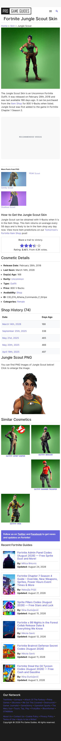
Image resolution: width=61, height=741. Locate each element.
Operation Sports (42, 705)
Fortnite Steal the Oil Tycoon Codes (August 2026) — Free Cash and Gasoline (35, 669)
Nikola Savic (28, 633)
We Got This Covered (32, 702)
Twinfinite (7, 699)
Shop (19, 292)
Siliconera (15, 702)
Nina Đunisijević (30, 610)
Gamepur (18, 699)
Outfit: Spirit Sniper (15, 456)
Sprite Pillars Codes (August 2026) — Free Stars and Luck (35, 604)
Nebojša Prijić (29, 589)
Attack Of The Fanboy (34, 699)
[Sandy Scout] (13, 179)
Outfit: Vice (15, 524)
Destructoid (49, 702)
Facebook (36, 534)
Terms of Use (9, 719)
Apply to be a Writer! (26, 719)
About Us (7, 716)
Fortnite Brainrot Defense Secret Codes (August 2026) (37, 647)
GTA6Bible (8, 711)
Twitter (22, 534)
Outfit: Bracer (45, 455)
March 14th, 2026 (11, 324)
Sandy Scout (7, 187)
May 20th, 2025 (10, 344)
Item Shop (16, 103)
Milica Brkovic (29, 563)
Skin (12, 25)
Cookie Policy (32, 716)
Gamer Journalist (11, 705)
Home (4, 25)
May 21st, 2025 (10, 338)
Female (21, 301)
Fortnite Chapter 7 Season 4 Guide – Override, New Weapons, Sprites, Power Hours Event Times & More (37, 580)
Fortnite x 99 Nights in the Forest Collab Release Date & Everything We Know (37, 625)
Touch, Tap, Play (21, 708)
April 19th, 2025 (10, 351)
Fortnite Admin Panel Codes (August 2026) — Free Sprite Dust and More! (35, 555)
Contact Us (19, 716)
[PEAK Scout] (43, 173)
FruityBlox (36, 708)
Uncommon (17, 279)
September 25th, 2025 (14, 331)
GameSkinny (26, 705)
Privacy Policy (46, 716)
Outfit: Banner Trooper (45, 489)
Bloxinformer (48, 708)
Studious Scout (8, 207)
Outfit (13, 283)
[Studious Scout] (13, 198)
